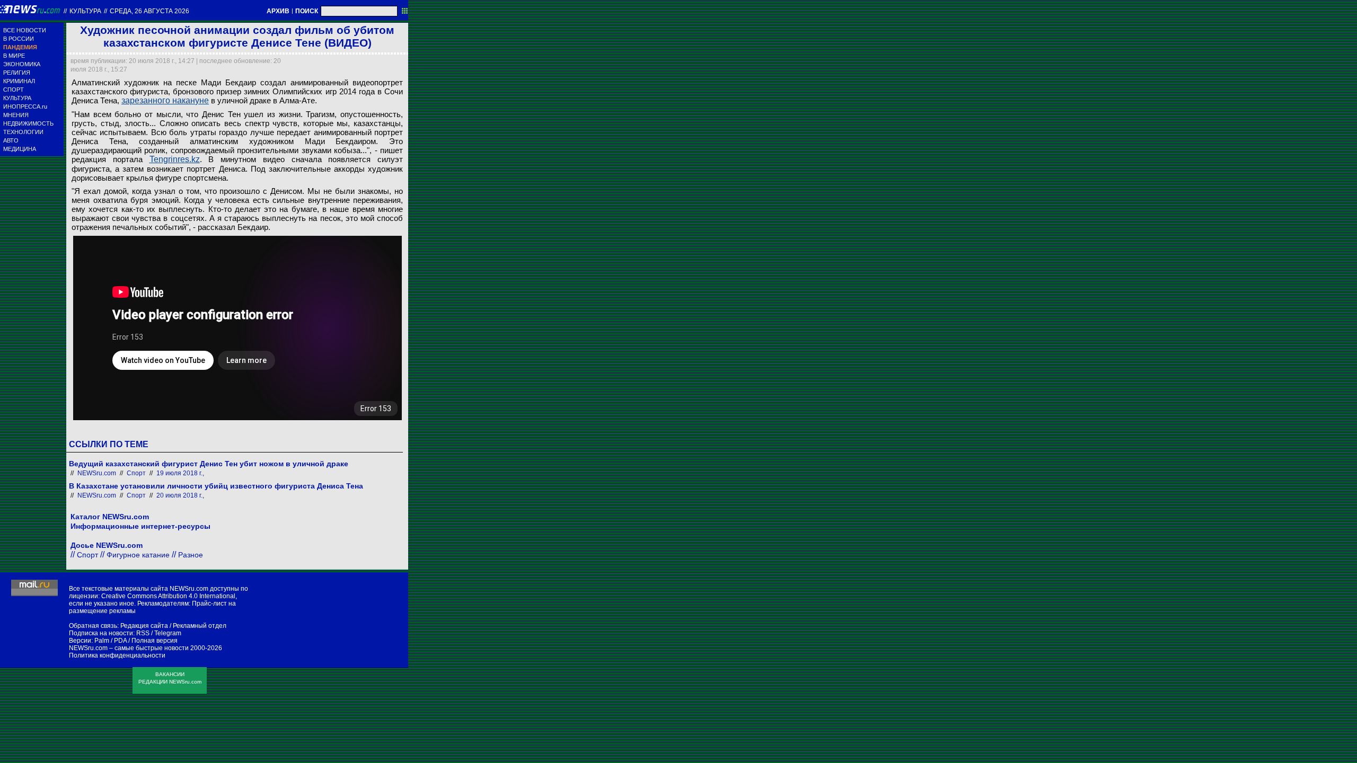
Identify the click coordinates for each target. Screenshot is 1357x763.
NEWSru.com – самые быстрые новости (129, 648)
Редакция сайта (144, 625)
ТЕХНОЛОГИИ (23, 132)
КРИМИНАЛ (19, 81)
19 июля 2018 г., (180, 473)
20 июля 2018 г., (180, 495)
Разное (190, 555)
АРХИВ (278, 11)
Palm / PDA (110, 640)
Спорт (136, 473)
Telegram (167, 633)
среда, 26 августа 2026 (149, 11)
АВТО (11, 140)
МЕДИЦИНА (19, 149)
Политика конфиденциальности (117, 655)
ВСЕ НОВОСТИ (24, 30)
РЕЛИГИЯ (16, 72)
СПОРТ (13, 89)
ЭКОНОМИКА (21, 64)
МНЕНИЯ (16, 115)
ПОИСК (306, 11)
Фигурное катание (138, 555)
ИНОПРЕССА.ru (25, 106)
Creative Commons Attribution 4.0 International (168, 596)
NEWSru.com (96, 473)
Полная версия (154, 640)
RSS (142, 633)
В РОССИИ (18, 39)
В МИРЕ (14, 55)
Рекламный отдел (199, 625)
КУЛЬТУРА (17, 98)
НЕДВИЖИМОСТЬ (28, 123)
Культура (85, 11)
